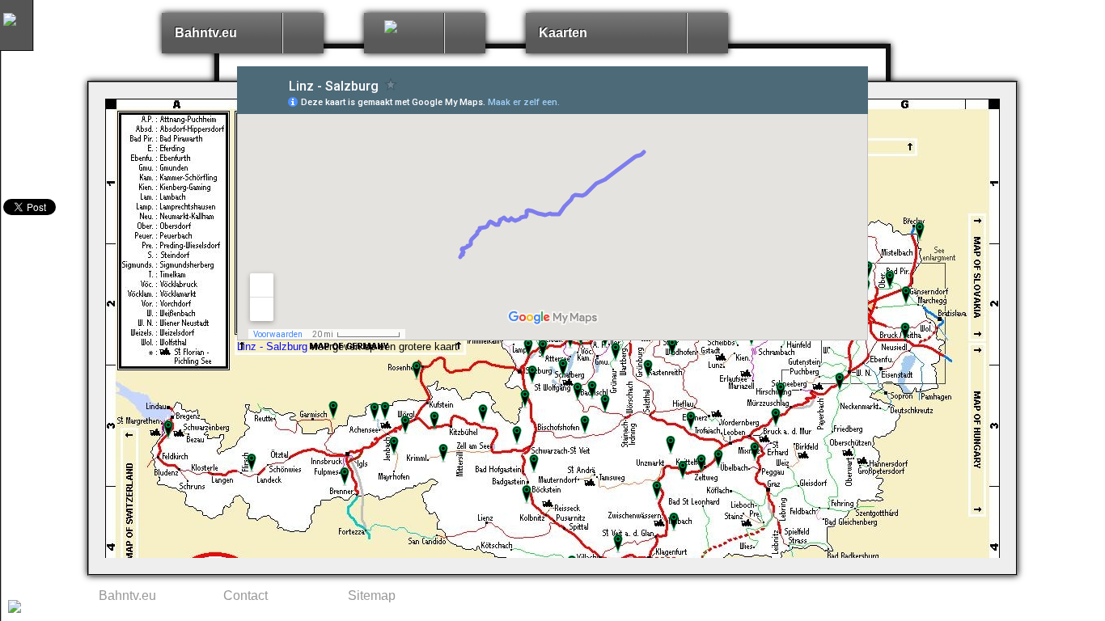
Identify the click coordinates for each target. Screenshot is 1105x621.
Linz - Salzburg (272, 346)
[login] (14, 608)
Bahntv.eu (206, 33)
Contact (245, 595)
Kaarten (563, 33)
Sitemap (372, 595)
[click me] (303, 33)
